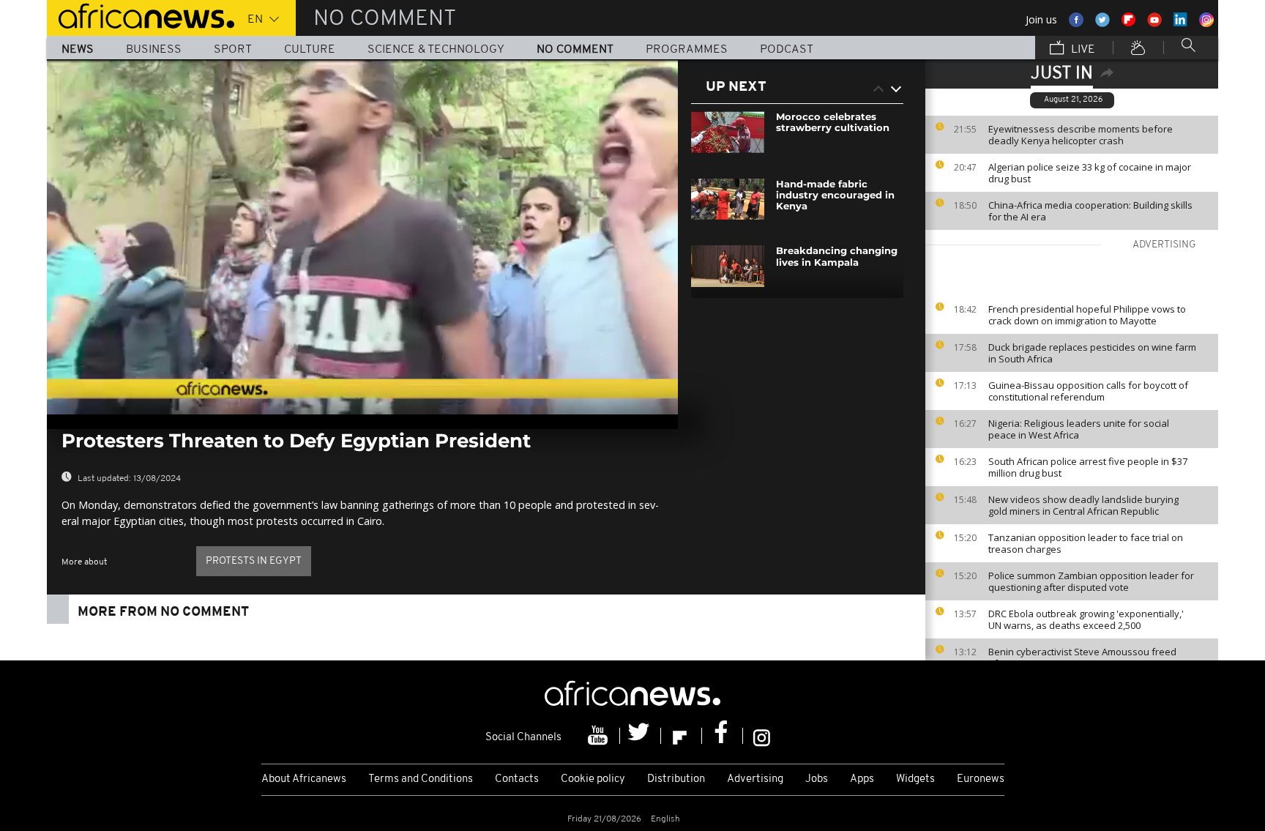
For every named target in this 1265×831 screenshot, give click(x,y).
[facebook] (722, 736)
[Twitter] (640, 736)
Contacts (517, 779)
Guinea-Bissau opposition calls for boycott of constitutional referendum (1088, 391)
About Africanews (303, 779)
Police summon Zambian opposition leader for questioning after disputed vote (1091, 581)
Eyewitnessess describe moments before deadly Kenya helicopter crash (1080, 134)
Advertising (755, 779)
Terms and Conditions (420, 779)
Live (1081, 50)
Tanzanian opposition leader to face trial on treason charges (1085, 543)
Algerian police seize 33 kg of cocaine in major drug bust (1089, 173)
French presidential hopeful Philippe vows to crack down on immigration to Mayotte (1087, 315)
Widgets (915, 779)
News (77, 50)
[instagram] (761, 736)
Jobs (816, 779)
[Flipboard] (681, 736)
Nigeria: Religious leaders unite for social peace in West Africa (1078, 429)
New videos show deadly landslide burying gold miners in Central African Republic (1083, 505)
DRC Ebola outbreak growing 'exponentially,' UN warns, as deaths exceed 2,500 (1086, 619)
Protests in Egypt (254, 561)
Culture (309, 50)
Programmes (687, 50)
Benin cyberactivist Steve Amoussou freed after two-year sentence (1082, 657)
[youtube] (599, 736)
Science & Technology (435, 50)
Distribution (676, 779)
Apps (862, 779)
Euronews (980, 779)
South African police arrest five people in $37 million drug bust (1087, 467)
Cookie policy (593, 779)
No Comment (575, 50)
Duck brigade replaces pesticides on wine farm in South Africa (1092, 353)
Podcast (786, 50)
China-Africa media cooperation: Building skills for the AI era (1090, 211)
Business (154, 50)
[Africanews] (140, 14)
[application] (362, 236)
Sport (233, 50)
